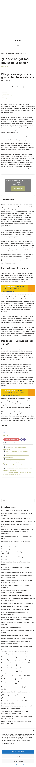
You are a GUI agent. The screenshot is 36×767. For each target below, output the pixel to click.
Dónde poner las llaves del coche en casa (13, 98)
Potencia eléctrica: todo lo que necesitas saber (14, 635)
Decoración (4, 66)
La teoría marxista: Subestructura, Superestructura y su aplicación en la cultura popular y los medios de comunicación (18, 461)
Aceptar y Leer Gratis (18, 751)
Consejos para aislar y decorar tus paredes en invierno (16, 595)
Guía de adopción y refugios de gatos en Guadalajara (16, 660)
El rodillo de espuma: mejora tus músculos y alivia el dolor (17, 679)
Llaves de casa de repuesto (10, 96)
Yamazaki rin (5, 94)
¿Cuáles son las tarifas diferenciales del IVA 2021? (15, 676)
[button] (33, 731)
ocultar (21, 86)
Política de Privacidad (20, 764)
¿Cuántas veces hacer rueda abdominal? (13, 698)
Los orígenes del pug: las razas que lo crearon (14, 510)
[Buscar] (33, 500)
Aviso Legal (28, 764)
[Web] (21, 439)
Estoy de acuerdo (18, 188)
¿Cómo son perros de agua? (9, 695)
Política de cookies (9, 764)
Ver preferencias (18, 761)
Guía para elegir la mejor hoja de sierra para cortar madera (18, 521)
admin (5, 435)
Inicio (2, 53)
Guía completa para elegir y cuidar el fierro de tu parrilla (17, 657)
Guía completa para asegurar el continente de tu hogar (16, 572)
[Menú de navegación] (18, 45)
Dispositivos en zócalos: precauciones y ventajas (15, 609)
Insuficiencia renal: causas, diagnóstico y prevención (16, 668)
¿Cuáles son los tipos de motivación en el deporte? (15, 692)
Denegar (18, 756)
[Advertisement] (18, 19)
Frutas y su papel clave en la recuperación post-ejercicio (17, 603)
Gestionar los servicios (18, 746)
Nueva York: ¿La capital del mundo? (11, 627)
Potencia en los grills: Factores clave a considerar (15, 606)
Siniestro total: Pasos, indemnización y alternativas (15, 518)
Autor (3, 100)
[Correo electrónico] (24, 439)
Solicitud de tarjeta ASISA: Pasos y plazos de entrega (16, 638)
